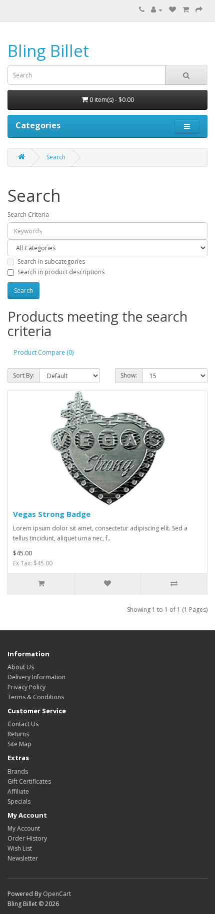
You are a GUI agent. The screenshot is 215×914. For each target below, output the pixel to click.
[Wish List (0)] (172, 9)
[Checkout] (199, 9)
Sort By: (23, 375)
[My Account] (156, 9)
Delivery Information (37, 677)
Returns (18, 734)
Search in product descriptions (61, 272)
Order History (27, 838)
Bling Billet (48, 50)
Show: (128, 375)
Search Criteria (28, 214)
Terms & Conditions (36, 697)
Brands (18, 771)
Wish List (20, 848)
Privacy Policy (27, 687)
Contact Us (23, 724)
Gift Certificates (29, 781)
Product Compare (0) (44, 352)
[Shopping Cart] (185, 9)
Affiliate (18, 791)
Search (56, 157)
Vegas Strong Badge (51, 514)
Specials (19, 801)
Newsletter (23, 858)
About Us (21, 667)
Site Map (20, 744)
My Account (24, 828)
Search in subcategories (51, 261)
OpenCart (57, 894)
